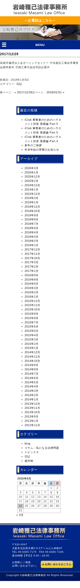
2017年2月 (32, 266)
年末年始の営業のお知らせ (42, 149)
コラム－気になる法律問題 (42, 447)
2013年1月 (32, 420)
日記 (19, 83)
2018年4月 (32, 232)
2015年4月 (32, 335)
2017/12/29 (9, 54)
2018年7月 (32, 223)
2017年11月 (32, 253)
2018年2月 (32, 240)
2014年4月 (32, 386)
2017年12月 (32, 249)
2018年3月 (32, 236)
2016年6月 (32, 283)
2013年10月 (32, 412)
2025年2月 (32, 180)
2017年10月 (32, 258)
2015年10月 (32, 309)
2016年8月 (32, 279)
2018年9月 (32, 215)
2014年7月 (32, 373)
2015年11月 (32, 305)
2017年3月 (32, 262)
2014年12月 (32, 352)
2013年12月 (32, 403)
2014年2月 (32, 395)
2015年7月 (32, 322)
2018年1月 (32, 245)
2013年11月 (32, 407)
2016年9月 (32, 275)
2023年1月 (32, 189)
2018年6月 (32, 228)
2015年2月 (32, 343)
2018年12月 (32, 206)
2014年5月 (32, 382)
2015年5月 (32, 330)
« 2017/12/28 (23, 92)
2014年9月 (32, 365)
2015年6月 (32, 326)
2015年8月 (32, 318)
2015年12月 (32, 301)
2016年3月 (32, 288)
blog (27, 443)
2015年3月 (32, 339)
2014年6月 (32, 378)
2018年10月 (32, 211)
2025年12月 (32, 176)
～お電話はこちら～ (40, 20)
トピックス (32, 452)
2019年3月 (32, 198)
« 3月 (20, 515)
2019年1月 (32, 202)
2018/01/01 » (55, 92)
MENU (40, 45)
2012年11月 (32, 425)
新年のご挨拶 (33, 145)
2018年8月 (32, 219)
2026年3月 (32, 168)
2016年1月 (32, 296)
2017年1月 (32, 270)
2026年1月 (32, 172)
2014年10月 (32, 360)
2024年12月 (32, 185)
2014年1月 (32, 399)
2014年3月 (32, 390)
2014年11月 (32, 356)
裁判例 (29, 460)
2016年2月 (32, 292)
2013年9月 (32, 416)
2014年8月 (32, 369)
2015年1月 (32, 348)
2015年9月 (32, 313)
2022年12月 (32, 193)
